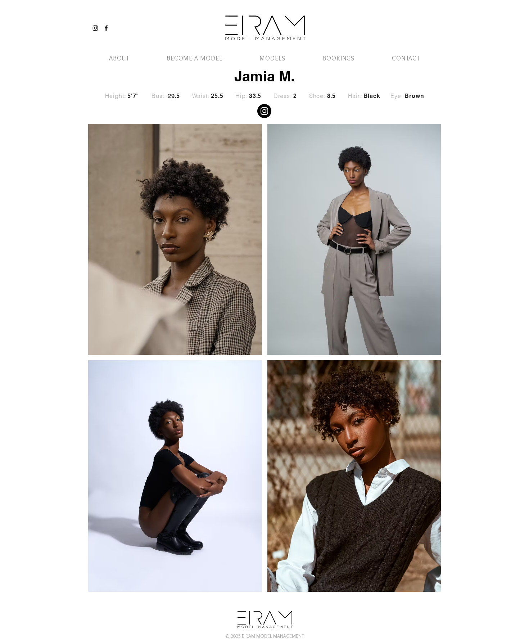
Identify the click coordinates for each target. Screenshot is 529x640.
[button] (420, 20)
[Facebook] (106, 28)
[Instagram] (95, 28)
